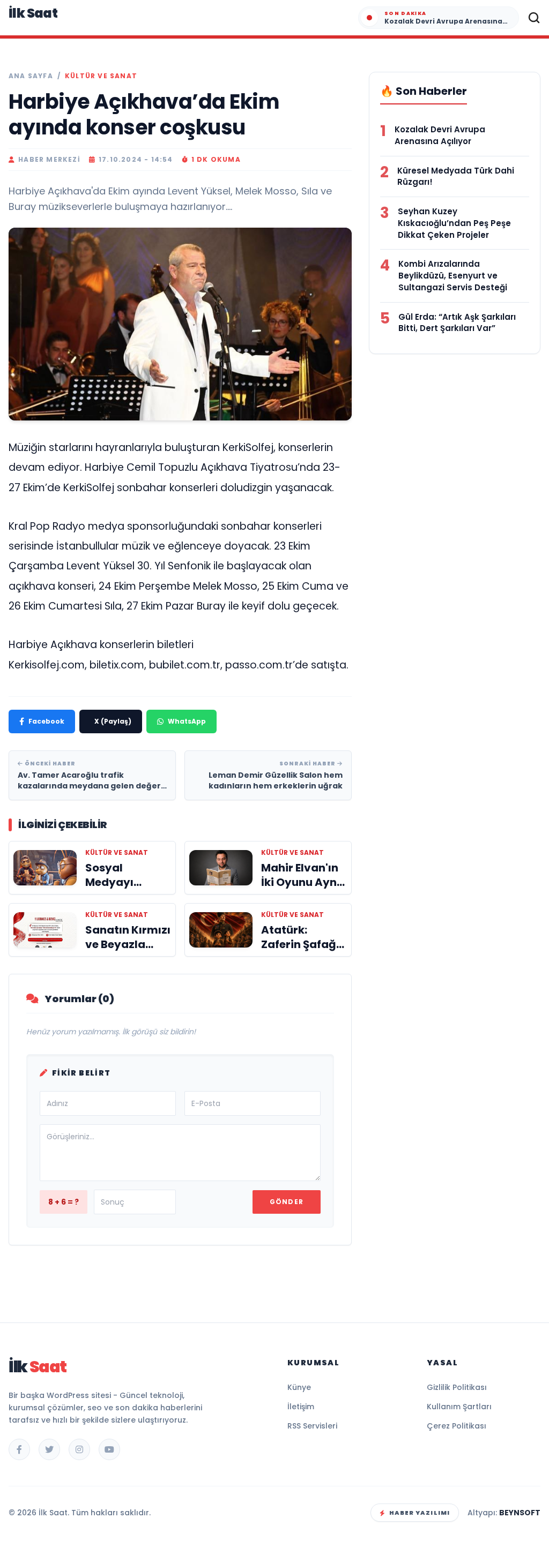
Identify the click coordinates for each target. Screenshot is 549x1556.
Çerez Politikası (456, 1425)
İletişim (300, 1406)
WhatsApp (187, 721)
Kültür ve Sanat (101, 76)
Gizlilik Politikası (457, 1387)
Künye (299, 1387)
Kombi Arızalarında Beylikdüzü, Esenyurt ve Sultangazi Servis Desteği (452, 275)
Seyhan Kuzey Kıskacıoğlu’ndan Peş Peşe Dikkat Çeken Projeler (454, 223)
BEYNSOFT (519, 1512)
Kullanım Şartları (459, 1406)
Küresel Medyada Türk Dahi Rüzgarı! (455, 176)
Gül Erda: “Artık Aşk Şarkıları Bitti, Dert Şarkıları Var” (457, 322)
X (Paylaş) (112, 721)
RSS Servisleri (312, 1425)
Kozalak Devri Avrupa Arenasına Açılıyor (440, 135)
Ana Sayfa (31, 76)
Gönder (286, 1201)
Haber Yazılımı (419, 1512)
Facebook (46, 721)
